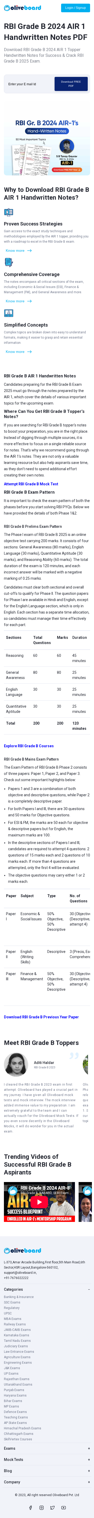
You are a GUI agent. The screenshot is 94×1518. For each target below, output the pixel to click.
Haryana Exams (15, 1395)
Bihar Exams (13, 1401)
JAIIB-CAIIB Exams (17, 1330)
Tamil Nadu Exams (17, 1341)
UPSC (8, 1313)
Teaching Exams (16, 1417)
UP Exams (11, 1373)
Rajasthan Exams (17, 1379)
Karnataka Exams (16, 1335)
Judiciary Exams (16, 1346)
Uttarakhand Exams (18, 1384)
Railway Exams (15, 1324)
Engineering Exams (18, 1362)
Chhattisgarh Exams (18, 1434)
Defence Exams (15, 1412)
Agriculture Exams (17, 1357)
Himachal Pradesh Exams (22, 1428)
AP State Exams (15, 1423)
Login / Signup (75, 8)
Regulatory (12, 1308)
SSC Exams (12, 1302)
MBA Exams (12, 1319)
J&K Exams (12, 1368)
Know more (15, 250)
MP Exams (11, 1406)
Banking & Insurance (19, 1297)
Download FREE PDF (71, 83)
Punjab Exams (14, 1390)
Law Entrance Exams (19, 1352)
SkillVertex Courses (18, 1439)
